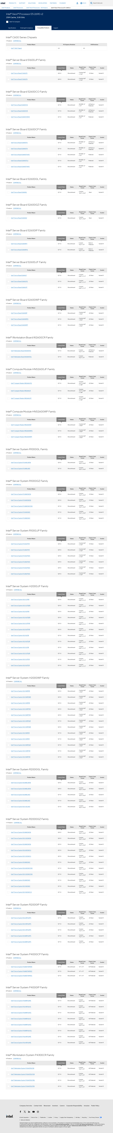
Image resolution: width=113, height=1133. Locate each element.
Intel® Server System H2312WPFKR (21, 709)
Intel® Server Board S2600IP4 (19, 244)
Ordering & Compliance (26, 28)
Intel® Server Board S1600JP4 (19, 79)
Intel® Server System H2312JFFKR (20, 623)
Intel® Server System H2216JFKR (20, 611)
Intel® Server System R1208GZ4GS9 (21, 494)
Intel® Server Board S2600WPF (19, 325)
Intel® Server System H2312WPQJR (21, 721)
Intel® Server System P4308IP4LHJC (21, 1018)
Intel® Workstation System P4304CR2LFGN (23, 1074)
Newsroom (47, 1106)
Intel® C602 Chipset (16, 48)
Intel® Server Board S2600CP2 (19, 142)
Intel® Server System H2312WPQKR (21, 727)
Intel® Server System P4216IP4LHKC (21, 1042)
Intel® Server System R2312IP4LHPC (21, 930)
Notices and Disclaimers (87, 1124)
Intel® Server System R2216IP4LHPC (21, 924)
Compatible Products (43, 28)
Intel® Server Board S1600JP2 (19, 73)
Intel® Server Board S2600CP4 (19, 148)
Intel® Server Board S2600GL (19, 192)
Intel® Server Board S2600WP (19, 313)
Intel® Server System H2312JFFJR (20, 659)
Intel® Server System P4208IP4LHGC (21, 1012)
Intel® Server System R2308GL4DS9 (21, 788)
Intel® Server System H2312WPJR (20, 739)
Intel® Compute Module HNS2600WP (21, 425)
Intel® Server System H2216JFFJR (20, 665)
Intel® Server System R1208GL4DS (20, 468)
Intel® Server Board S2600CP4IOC (20, 166)
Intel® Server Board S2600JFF (19, 287)
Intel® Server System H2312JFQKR (20, 605)
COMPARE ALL (17, 41)
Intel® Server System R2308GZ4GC (20, 862)
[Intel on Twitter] (24, 1112)
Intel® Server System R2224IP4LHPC (21, 918)
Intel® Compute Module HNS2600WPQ (21, 431)
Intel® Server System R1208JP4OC (20, 562)
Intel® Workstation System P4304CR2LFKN (23, 1086)
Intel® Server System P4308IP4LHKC (21, 1000)
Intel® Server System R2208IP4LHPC (21, 942)
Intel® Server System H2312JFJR (20, 647)
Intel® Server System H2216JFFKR (20, 629)
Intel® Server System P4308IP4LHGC (21, 1024)
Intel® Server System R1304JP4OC (20, 556)
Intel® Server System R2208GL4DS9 (21, 782)
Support (56, 28)
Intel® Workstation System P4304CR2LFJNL (23, 1080)
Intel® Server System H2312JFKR (20, 599)
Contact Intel (38, 1106)
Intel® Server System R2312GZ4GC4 (21, 856)
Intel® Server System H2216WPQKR (21, 697)
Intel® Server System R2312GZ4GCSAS (21, 874)
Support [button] (22, 3)
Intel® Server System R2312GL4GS (20, 806)
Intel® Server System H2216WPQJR (21, 745)
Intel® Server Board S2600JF (19, 275)
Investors (55, 1106)
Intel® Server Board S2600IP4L (19, 249)
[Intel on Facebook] (20, 1112)
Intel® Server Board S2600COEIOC (20, 117)
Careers (62, 1106)
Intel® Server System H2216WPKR (20, 691)
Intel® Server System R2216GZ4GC (20, 886)
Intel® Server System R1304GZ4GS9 (21, 500)
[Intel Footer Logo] (9, 1116)
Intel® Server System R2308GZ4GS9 (21, 832)
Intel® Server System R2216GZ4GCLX (21, 892)
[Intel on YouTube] (33, 1112)
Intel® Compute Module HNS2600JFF (21, 398)
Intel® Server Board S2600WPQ (19, 319)
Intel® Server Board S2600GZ (19, 218)
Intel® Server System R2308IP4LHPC (21, 936)
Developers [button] (42, 3)
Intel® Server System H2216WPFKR (21, 715)
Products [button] (12, 3)
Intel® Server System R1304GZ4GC (20, 512)
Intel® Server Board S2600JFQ (19, 281)
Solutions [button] (32, 3)
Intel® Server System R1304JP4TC (20, 544)
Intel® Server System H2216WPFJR (20, 757)
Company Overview (26, 1106)
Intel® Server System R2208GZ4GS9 (21, 844)
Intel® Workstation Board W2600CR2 (21, 351)
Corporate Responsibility (74, 1106)
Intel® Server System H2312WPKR (20, 703)
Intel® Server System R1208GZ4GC (20, 518)
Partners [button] (53, 3)
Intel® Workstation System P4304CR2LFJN (22, 1068)
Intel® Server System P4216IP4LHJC (21, 1006)
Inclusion (86, 1106)
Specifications (12, 28)
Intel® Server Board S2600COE (19, 111)
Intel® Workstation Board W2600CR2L (21, 357)
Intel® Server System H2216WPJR (20, 733)
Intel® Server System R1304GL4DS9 (21, 462)
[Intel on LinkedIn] (29, 1112)
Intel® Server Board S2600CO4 (19, 105)
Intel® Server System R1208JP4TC (20, 550)
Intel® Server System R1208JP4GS (20, 574)
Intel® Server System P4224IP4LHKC (21, 1036)
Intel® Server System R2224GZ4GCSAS (21, 868)
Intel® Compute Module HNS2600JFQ (21, 383)
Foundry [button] (63, 3)
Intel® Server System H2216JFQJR (20, 641)
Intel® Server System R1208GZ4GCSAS (21, 506)
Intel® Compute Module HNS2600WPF (21, 437)
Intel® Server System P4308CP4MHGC (21, 971)
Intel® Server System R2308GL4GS (20, 800)
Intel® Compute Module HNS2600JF (21, 391)
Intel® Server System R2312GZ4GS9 (21, 838)
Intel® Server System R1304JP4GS (20, 568)
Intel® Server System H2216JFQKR (20, 617)
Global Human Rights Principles (79, 1125)
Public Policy (95, 1106)
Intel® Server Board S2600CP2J (19, 160)
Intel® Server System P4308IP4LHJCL (21, 1030)
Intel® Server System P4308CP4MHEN (21, 967)
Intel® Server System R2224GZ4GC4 (21, 850)
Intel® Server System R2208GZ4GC (20, 880)
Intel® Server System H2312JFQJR (20, 653)
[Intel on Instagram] (37, 1112)
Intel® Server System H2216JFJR (20, 635)
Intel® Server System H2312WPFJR (20, 751)
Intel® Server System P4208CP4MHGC (21, 975)
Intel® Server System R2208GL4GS (20, 794)
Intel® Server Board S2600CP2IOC (20, 154)
